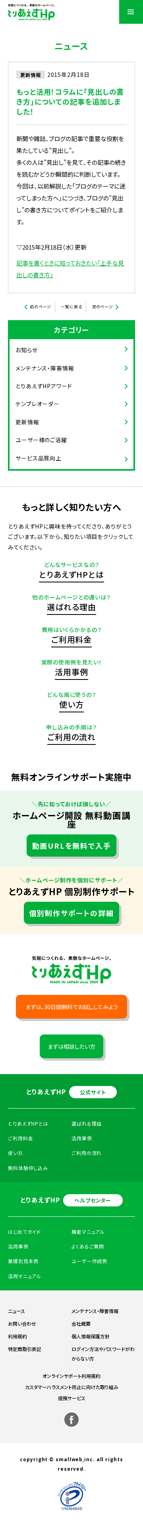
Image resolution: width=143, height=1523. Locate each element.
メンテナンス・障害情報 (44, 368)
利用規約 (17, 1336)
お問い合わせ (22, 1323)
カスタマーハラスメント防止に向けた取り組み (71, 1387)
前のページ (41, 306)
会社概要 (81, 1323)
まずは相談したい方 (71, 1046)
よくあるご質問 (88, 1246)
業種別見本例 (23, 1261)
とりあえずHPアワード (43, 386)
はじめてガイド (24, 1231)
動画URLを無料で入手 (71, 845)
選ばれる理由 (71, 607)
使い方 (71, 704)
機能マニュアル (88, 1231)
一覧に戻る (71, 306)
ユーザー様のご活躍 (41, 440)
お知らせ (26, 350)
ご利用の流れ (71, 736)
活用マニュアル (24, 1276)
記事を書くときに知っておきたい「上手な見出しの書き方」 (70, 269)
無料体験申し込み (28, 1167)
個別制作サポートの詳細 (71, 913)
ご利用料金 (71, 639)
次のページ (103, 306)
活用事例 (71, 672)
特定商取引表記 (24, 1349)
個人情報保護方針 (91, 1336)
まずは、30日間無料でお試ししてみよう (71, 1007)
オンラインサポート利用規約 (71, 1375)
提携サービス (71, 1398)
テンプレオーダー (37, 404)
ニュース (16, 1310)
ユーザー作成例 (89, 1261)
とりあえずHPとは (71, 574)
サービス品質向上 (38, 458)
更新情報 (27, 422)
